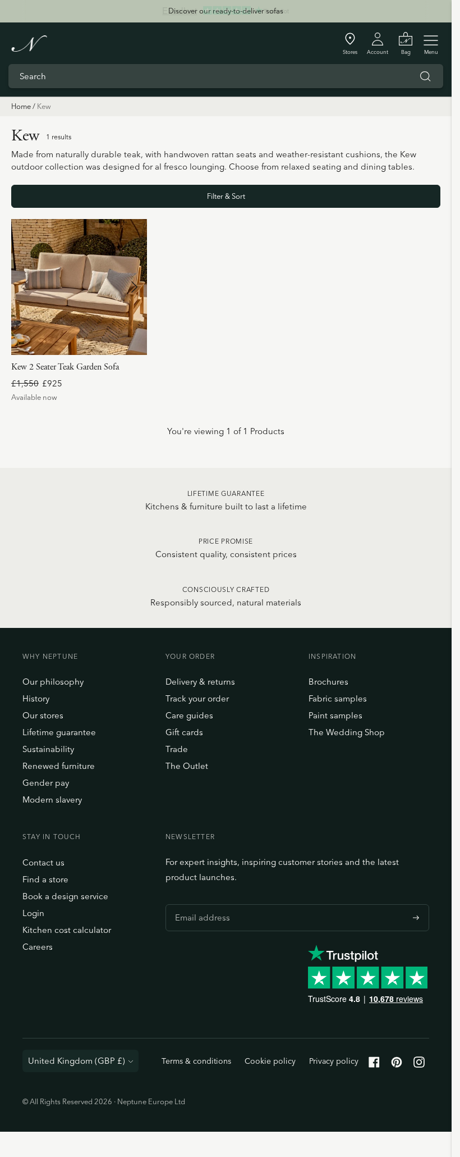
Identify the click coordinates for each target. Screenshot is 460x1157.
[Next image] (134, 287)
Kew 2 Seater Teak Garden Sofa (65, 367)
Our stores (42, 715)
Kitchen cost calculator (66, 929)
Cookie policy (270, 1061)
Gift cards (184, 732)
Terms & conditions (196, 1061)
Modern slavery (52, 799)
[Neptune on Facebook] (374, 1064)
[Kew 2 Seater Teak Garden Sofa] (79, 287)
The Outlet (186, 765)
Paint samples (335, 715)
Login (33, 913)
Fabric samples (338, 698)
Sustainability (48, 749)
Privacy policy (333, 1061)
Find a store (45, 879)
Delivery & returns (200, 681)
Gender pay (45, 782)
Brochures (328, 681)
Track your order (197, 698)
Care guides (189, 715)
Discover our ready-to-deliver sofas (225, 10)
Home (21, 106)
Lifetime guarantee (59, 732)
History (35, 698)
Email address (200, 904)
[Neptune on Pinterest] (396, 1064)
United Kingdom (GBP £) (76, 1060)
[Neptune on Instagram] (419, 1064)
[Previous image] (24, 287)
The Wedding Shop (347, 732)
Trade (176, 749)
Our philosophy (53, 681)
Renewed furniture (58, 765)
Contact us (43, 862)
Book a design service (65, 896)
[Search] (425, 76)
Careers (37, 946)
